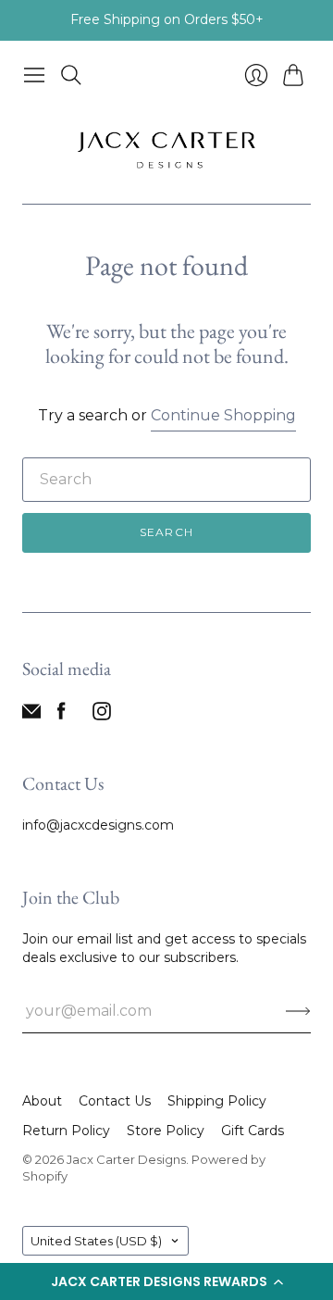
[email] (31, 715)
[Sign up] (298, 1011)
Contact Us (115, 1101)
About (42, 1101)
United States (96, 1240)
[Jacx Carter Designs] (166, 148)
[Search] (71, 75)
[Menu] (34, 75)
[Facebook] (61, 715)
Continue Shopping (223, 415)
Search (166, 532)
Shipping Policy (216, 1101)
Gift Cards (252, 1130)
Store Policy (165, 1130)
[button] (166, 1281)
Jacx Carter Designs (126, 1159)
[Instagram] (101, 715)
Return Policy (66, 1130)
